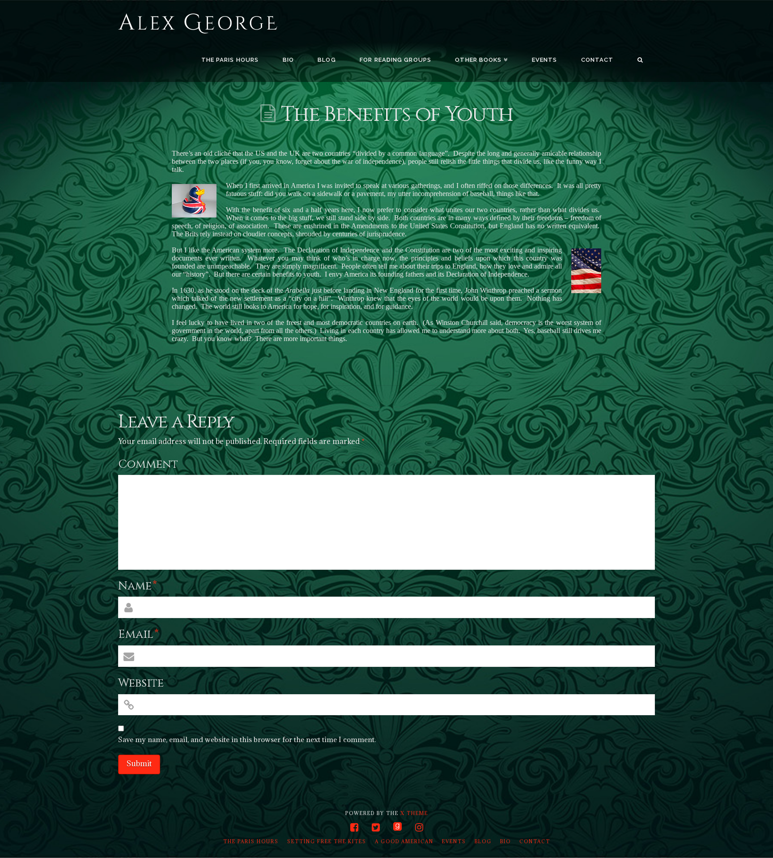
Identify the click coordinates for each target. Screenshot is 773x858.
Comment (148, 464)
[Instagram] (419, 827)
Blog (483, 841)
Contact (534, 841)
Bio (505, 841)
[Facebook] (354, 827)
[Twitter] (376, 827)
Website (141, 683)
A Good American (404, 841)
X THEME (414, 813)
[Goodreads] (397, 827)
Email (138, 634)
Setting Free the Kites (326, 841)
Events (454, 841)
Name (137, 586)
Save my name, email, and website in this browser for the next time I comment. (247, 739)
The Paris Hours (251, 841)
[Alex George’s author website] (197, 23)
